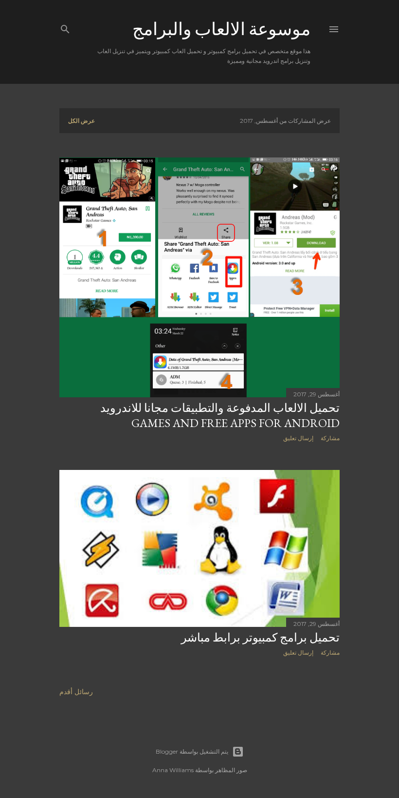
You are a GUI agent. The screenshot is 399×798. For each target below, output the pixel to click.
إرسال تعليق (298, 438)
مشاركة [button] (330, 438)
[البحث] (65, 27)
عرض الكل (81, 120)
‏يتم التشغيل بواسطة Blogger (192, 751)
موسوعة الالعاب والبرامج (221, 29)
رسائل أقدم (76, 691)
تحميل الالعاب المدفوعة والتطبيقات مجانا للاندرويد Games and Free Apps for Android (220, 415)
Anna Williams (173, 770)
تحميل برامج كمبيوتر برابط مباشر (260, 637)
